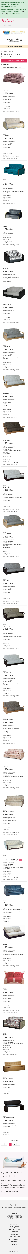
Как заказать (14, 1232)
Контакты (14, 1244)
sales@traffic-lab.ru (7, 15)
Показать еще (14, 1140)
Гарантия (14, 1242)
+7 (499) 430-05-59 (14, 40)
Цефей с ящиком (8, 1078)
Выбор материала (14, 1229)
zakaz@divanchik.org (14, 41)
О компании (14, 1234)
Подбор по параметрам (15, 61)
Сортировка (5, 64)
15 (14, 1144)
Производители (14, 1227)
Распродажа (14, 1224)
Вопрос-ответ (14, 1239)
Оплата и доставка (14, 1237)
